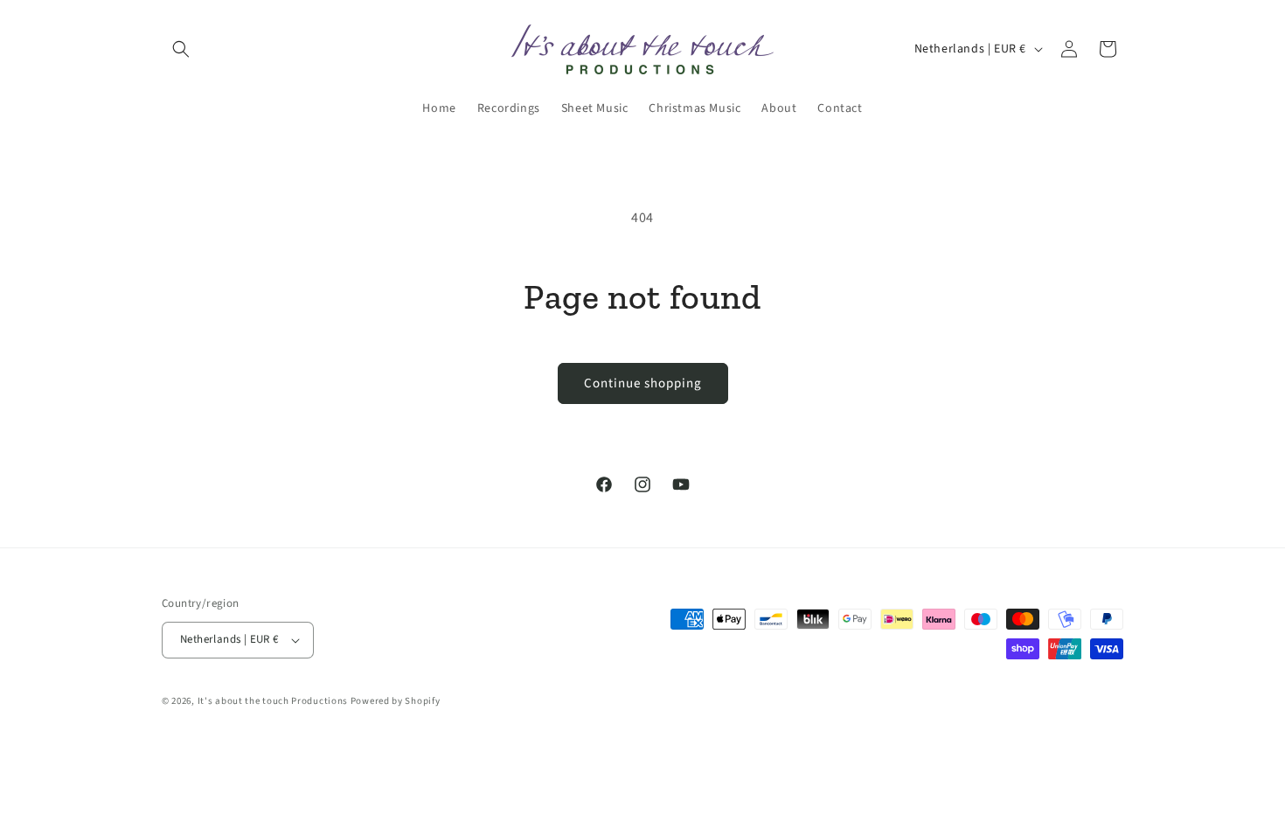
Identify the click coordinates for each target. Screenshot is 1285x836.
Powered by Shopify (396, 700)
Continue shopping (643, 383)
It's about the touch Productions (273, 700)
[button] (181, 49)
